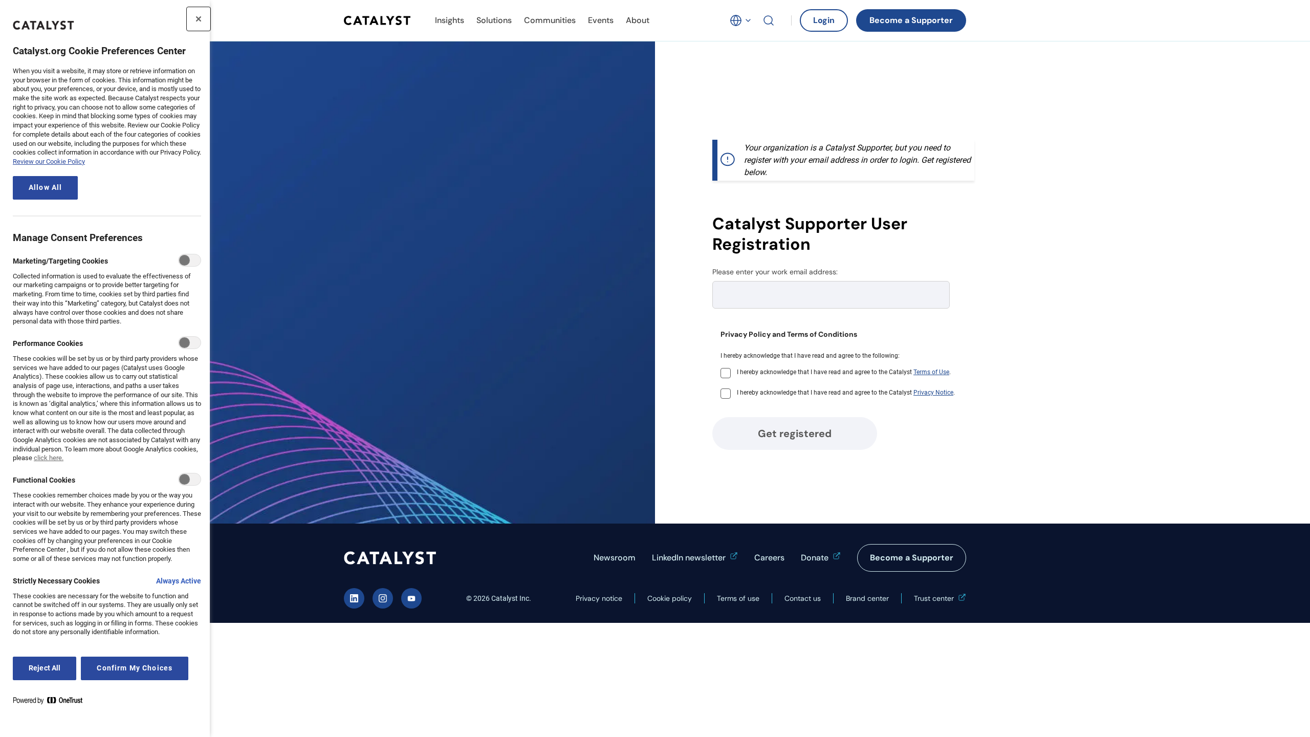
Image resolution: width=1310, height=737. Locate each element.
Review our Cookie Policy (49, 161)
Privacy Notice (933, 392)
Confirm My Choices (134, 668)
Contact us (802, 598)
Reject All (44, 668)
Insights (449, 20)
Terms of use (738, 598)
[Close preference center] (198, 19)
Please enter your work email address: (775, 271)
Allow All (45, 187)
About (637, 20)
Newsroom (615, 557)
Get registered (795, 433)
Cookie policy (669, 598)
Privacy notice (599, 598)
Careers (769, 557)
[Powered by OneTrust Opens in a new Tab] (52, 702)
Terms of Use (931, 372)
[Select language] (741, 20)
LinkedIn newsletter (689, 557)
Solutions (494, 20)
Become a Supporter (911, 20)
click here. (48, 458)
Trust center (934, 598)
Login (824, 20)
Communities (550, 20)
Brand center (867, 598)
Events (601, 20)
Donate (814, 557)
